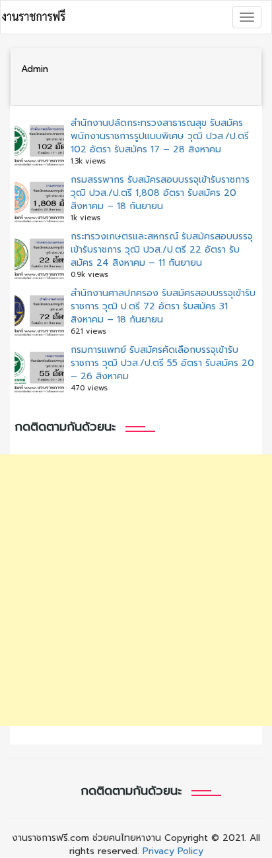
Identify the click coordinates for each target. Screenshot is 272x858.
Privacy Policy (173, 851)
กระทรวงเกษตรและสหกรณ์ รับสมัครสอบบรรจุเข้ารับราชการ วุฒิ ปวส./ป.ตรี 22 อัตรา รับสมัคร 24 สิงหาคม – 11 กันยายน (162, 250)
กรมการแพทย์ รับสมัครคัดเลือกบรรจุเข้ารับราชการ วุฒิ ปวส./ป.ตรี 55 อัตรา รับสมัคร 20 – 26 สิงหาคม (162, 363)
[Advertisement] (136, 590)
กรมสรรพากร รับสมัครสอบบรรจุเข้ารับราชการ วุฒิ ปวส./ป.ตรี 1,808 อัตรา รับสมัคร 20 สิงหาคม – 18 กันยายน (160, 193)
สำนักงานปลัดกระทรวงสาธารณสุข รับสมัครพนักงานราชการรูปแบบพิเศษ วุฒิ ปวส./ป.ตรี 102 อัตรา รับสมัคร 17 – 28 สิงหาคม (160, 136)
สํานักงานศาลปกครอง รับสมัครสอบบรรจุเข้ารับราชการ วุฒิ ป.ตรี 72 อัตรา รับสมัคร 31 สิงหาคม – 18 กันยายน (163, 306)
